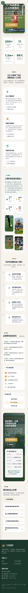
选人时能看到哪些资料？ (12, 514)
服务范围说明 (14, 399)
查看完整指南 (10, 499)
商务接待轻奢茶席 (12, 372)
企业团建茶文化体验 (13, 380)
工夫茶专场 (10, 383)
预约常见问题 (14, 405)
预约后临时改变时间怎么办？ (12, 529)
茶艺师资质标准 (14, 402)
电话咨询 (11, 444)
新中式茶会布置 (11, 387)
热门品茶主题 (17, 563)
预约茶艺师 (4, 563)
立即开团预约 (12, 25)
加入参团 (11, 29)
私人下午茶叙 (11, 376)
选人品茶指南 (17, 561)
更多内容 (21, 336)
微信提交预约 (12, 439)
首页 (3, 561)
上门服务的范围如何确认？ (12, 521)
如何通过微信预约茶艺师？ (12, 506)
